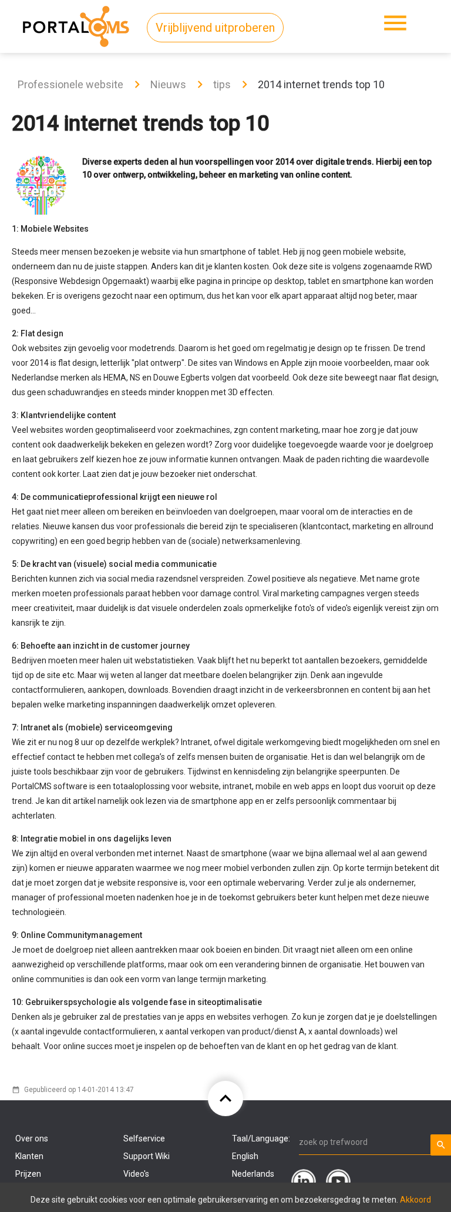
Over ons (31, 1138)
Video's (136, 1173)
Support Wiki (146, 1156)
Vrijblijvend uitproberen (215, 28)
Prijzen (28, 1173)
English (245, 1156)
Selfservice (144, 1138)
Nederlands (253, 1173)
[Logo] (76, 24)
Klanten (29, 1156)
